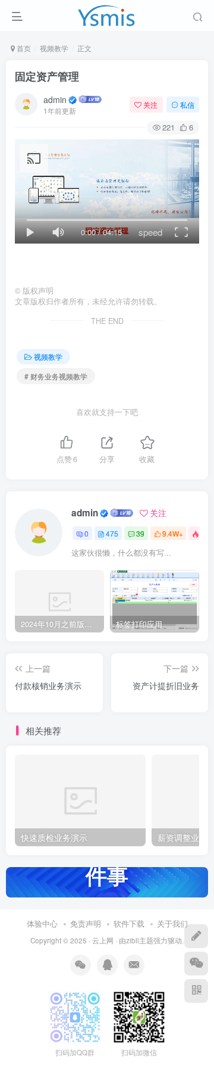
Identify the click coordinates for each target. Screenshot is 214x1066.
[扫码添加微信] (196, 963)
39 (140, 533)
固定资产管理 (47, 76)
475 (112, 533)
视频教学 (54, 48)
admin (55, 99)
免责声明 (85, 923)
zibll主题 (139, 940)
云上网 (103, 940)
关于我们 (172, 923)
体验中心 (42, 923)
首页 (23, 48)
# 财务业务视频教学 (55, 376)
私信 (187, 104)
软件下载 (129, 923)
